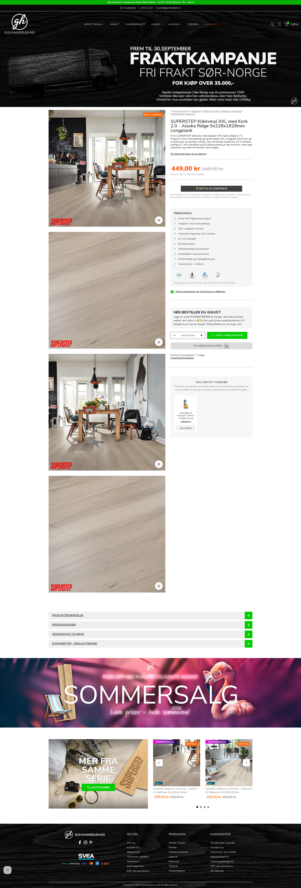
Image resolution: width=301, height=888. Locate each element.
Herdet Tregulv (177, 842)
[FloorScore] (179, 275)
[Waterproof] (192, 275)
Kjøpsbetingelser (220, 856)
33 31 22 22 (147, 7)
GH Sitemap (217, 870)
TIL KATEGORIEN (98, 787)
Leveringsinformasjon (182, 358)
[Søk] (273, 24)
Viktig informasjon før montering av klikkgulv (198, 291)
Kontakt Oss (133, 847)
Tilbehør (173, 866)
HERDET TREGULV (93, 24)
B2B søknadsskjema (138, 870)
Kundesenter (130, 7)
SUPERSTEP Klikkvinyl (183, 114)
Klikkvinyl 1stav (211, 111)
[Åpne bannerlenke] (150, 693)
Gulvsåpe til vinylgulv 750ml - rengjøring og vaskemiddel (186, 416)
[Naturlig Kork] (218, 275)
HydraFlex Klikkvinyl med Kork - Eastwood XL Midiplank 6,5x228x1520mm (228, 790)
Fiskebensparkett (178, 852)
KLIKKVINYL (173, 24)
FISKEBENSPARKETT (135, 24)
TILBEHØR (193, 24)
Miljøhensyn (133, 852)
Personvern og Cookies (223, 852)
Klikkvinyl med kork (231, 111)
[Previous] (159, 762)
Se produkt (186, 428)
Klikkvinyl (196, 111)
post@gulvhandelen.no (170, 7)
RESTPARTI (211, 24)
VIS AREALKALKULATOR (208, 345)
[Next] (246, 762)
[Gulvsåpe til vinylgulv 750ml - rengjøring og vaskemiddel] (186, 403)
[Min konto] (279, 24)
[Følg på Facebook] (80, 842)
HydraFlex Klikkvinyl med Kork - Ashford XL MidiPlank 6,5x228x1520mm (175, 790)
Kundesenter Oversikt (222, 842)
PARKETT (114, 24)
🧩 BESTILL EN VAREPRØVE (211, 188)
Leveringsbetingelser (222, 861)
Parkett (172, 847)
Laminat (173, 856)
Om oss (131, 842)
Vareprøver (133, 861)
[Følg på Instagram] (85, 842)
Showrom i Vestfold (137, 856)
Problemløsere (177, 870)
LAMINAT (155, 24)
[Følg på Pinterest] (91, 842)
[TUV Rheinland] (205, 275)
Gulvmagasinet (135, 866)
